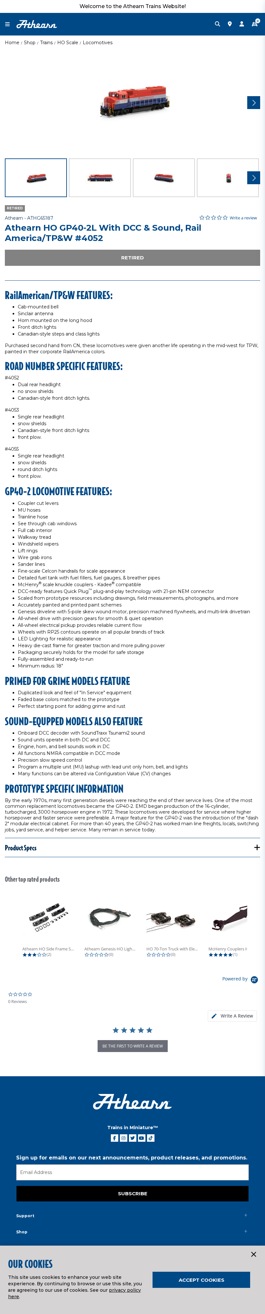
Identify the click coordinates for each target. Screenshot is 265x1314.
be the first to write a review (132, 1046)
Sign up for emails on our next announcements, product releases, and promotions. (131, 1158)
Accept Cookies (201, 1280)
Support (25, 1215)
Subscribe (132, 1193)
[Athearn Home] (36, 24)
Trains (46, 42)
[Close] (253, 1255)
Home (12, 42)
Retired (132, 258)
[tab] (232, 1016)
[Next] (253, 102)
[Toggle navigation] (10, 24)
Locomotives (97, 42)
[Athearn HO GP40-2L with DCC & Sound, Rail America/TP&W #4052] (132, 101)
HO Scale (67, 42)
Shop (30, 42)
